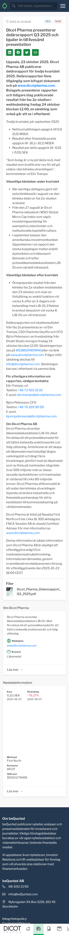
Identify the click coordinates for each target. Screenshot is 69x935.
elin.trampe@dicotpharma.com (39, 395)
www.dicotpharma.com (36, 85)
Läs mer (13, 669)
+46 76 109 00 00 (31, 407)
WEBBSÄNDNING (29, 350)
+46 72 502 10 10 (30, 390)
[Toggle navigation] (63, 6)
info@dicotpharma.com (23, 364)
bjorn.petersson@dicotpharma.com (31, 416)
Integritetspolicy (14, 919)
